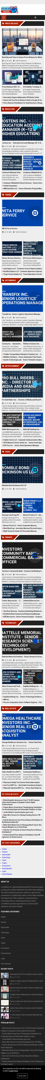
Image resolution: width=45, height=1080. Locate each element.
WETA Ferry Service (9, 228)
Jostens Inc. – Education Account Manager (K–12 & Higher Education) (22, 143)
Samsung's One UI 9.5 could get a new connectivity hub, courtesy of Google (27, 974)
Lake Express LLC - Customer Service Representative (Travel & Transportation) (23, 269)
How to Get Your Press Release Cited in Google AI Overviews (23, 100)
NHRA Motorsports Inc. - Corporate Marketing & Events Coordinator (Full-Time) (12, 429)
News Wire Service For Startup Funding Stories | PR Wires (21, 816)
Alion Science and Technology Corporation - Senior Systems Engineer (12, 686)
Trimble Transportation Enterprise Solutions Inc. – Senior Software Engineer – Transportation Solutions (23, 354)
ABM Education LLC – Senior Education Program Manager (23, 189)
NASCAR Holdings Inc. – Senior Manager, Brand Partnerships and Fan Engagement (33, 429)
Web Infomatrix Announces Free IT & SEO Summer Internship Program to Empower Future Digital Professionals (21, 802)
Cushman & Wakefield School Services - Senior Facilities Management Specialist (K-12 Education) (23, 183)
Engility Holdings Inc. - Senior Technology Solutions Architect (23, 697)
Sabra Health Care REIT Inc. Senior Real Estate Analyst (12, 772)
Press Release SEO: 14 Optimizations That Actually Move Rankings (12, 87)
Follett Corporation (10, 186)
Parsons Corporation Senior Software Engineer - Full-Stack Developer (23, 702)
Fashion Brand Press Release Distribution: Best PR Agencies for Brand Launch (21, 836)
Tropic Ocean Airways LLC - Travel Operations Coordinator (23, 274)
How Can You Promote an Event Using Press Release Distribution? (22, 831)
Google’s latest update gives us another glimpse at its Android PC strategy (27, 994)
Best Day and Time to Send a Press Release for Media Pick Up (22, 57)
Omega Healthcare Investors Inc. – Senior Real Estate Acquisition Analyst (22, 742)
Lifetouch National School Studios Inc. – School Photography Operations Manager (12, 172)
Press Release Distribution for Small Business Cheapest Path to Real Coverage (23, 103)
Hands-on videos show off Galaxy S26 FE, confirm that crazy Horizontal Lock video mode (27, 981)
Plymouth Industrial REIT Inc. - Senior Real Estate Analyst (23, 788)
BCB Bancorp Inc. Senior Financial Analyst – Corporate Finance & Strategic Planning (23, 617)
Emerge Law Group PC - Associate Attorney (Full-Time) (12, 515)
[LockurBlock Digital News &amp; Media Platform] (9, 9)
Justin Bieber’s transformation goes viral (18, 812)
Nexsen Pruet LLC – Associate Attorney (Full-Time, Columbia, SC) (33, 515)
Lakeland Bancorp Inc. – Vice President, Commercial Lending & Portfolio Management (33, 601)
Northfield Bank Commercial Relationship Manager (21, 614)
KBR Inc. (6, 700)
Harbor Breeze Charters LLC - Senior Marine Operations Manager (12, 258)
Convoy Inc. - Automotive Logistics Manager (12, 344)
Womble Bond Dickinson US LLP (14, 485)
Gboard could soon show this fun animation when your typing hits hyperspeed (27, 1001)
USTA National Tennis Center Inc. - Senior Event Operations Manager (23, 443)
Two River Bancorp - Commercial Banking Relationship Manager (23, 611)
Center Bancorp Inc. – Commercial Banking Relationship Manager (12, 601)
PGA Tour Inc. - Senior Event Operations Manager (21, 445)
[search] (35, 17)
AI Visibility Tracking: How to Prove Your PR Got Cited (33, 87)
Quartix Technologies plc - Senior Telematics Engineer (23, 360)
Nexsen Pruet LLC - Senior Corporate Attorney (19, 525)
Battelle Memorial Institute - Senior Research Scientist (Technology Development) (22, 657)
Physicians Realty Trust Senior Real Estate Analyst (21, 782)
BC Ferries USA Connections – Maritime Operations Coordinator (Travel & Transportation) (33, 258)
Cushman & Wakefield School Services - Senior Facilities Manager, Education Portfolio (33, 172)
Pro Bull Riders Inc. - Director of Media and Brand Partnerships (22, 400)
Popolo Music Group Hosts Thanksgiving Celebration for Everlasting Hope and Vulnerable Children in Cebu (22, 808)
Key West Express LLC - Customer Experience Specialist (23, 271)
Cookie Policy (13, 1071)
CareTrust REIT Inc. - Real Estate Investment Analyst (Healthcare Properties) (23, 785)
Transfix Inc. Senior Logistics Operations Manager (21, 314)
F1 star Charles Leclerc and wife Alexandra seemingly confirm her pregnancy (27, 1015)
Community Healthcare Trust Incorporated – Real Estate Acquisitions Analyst (33, 772)
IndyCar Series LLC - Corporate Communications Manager (23, 440)
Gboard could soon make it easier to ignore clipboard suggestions (27, 988)
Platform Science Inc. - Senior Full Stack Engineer (33, 344)
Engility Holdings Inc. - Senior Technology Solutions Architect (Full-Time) (33, 686)
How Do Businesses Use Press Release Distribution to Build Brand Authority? (22, 821)
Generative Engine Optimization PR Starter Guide (21, 97)
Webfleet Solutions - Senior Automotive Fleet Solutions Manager (23, 357)
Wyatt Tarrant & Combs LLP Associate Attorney (19, 531)
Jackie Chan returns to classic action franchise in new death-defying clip (27, 1008)
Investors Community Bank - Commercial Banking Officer (22, 571)
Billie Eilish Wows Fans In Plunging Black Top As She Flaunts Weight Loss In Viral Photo (22, 826)
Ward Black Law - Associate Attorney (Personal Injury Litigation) (23, 528)
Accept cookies (22, 1076)
